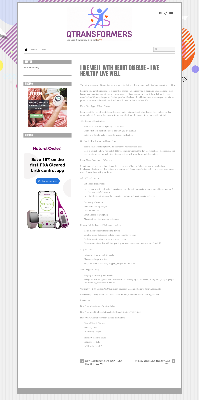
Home (26, 50)
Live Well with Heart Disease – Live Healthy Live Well (119, 71)
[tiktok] (166, 12)
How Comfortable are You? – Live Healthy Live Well (104, 362)
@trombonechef (31, 67)
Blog (44, 50)
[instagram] (160, 12)
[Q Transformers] (99, 35)
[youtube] (171, 12)
